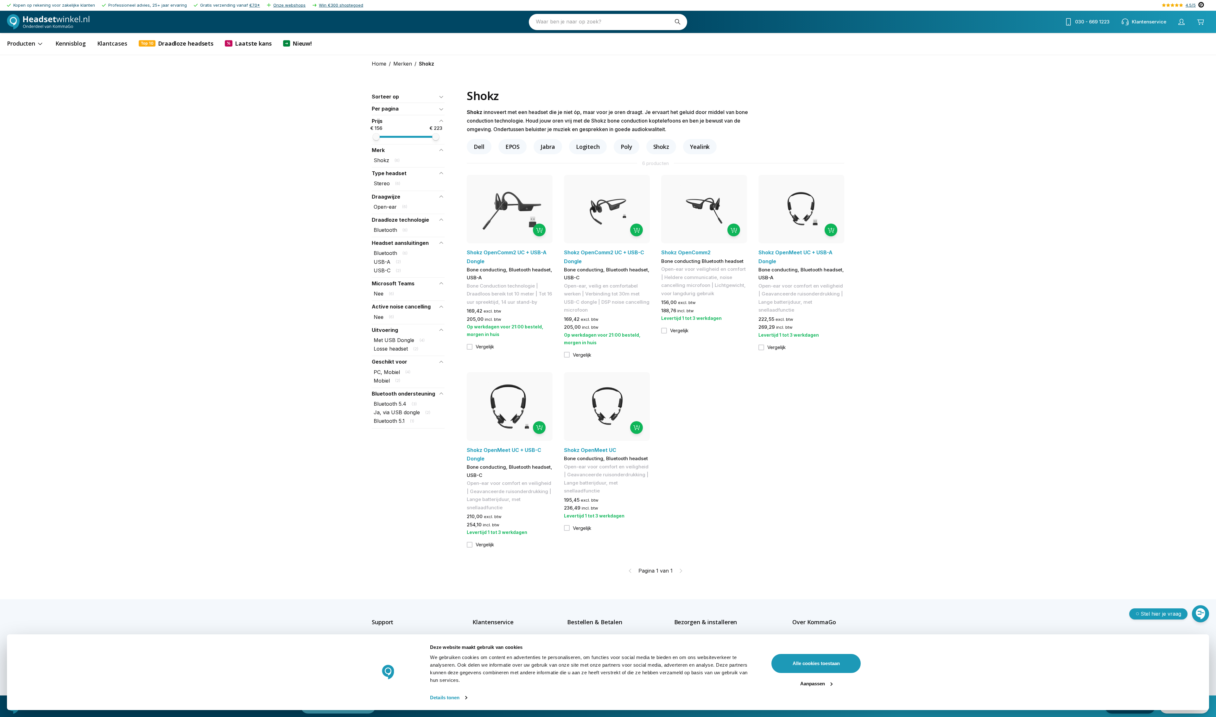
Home (379, 63)
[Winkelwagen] (1200, 21)
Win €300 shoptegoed (341, 5)
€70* (254, 5)
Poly (626, 146)
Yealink (700, 146)
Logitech (588, 146)
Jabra (548, 146)
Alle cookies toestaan (816, 663)
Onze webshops (289, 5)
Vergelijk (485, 347)
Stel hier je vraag (1161, 614)
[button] (408, 97)
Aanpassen (812, 683)
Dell (479, 146)
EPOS (512, 146)
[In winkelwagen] (539, 230)
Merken (402, 63)
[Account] (1181, 21)
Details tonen (444, 697)
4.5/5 (1191, 5)
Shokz (661, 146)
